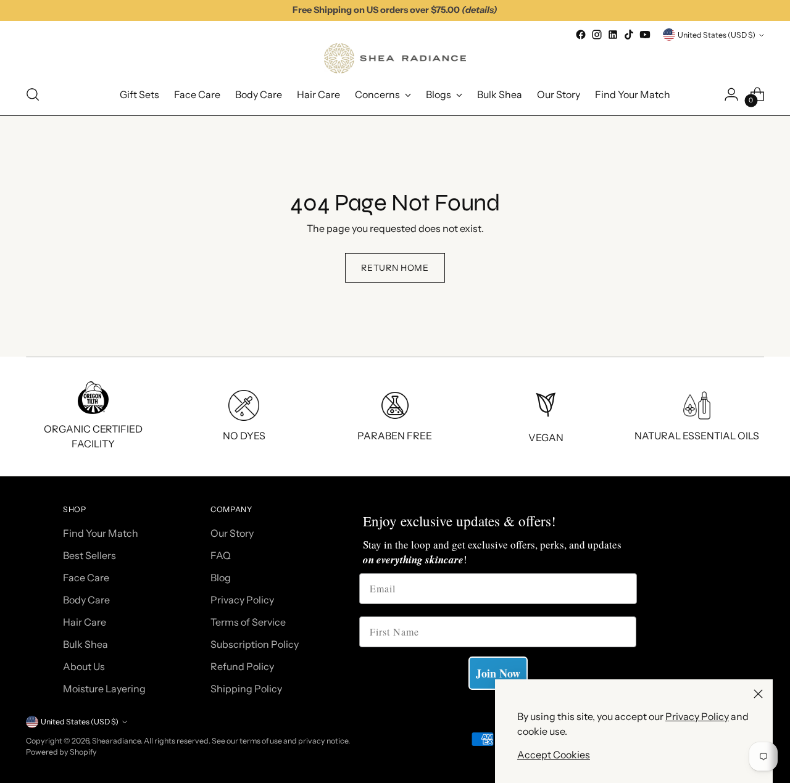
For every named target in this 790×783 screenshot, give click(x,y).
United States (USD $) (716, 34)
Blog (220, 577)
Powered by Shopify (61, 751)
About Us (84, 666)
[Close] (758, 693)
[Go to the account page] (731, 94)
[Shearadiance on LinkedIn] (612, 34)
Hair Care (84, 622)
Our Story (232, 533)
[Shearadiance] (395, 58)
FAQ (220, 555)
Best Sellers (89, 555)
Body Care (86, 600)
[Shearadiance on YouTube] (645, 34)
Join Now (498, 673)
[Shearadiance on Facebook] (580, 34)
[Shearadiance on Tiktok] (628, 34)
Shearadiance (116, 740)
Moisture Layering (104, 688)
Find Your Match (100, 533)
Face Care (86, 577)
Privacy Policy (697, 716)
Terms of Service (248, 622)
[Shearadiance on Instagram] (596, 34)
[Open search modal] (32, 94)
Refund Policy (242, 666)
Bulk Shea (85, 644)
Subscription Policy (254, 644)
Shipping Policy (246, 688)
